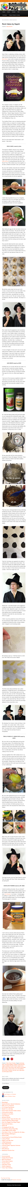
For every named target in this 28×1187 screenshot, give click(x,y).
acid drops (21, 1063)
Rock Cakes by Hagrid (11, 24)
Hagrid (19, 1066)
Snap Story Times (6, 1164)
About (8, 12)
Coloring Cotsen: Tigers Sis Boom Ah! (11, 1119)
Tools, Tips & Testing (10, 1063)
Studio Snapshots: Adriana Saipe (10, 1120)
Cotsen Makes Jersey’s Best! (9, 1130)
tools (17, 1070)
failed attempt (5, 161)
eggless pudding (5, 1066)
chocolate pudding (9, 1064)
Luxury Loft (5, 1147)
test (16, 1068)
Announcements (6, 1156)
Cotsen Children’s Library (14, 15)
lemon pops (23, 1067)
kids (15, 1067)
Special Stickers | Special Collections (11, 1104)
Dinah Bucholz (21, 1064)
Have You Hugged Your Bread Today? (11, 1122)
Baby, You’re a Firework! (8, 1105)
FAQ (18, 12)
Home (3, 12)
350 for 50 (4, 1125)
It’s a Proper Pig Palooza (8, 1107)
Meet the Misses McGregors (8, 1133)
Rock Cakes (12, 1068)
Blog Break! (5, 1102)
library (3, 1068)
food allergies (8, 894)
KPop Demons (5, 1148)
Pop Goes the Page (5, 1178)
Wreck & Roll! (5, 1135)
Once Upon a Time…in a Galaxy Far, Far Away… (13, 1132)
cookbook (15, 1064)
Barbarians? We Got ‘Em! (8, 1150)
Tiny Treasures (5, 1115)
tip (13, 1070)
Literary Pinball (5, 1139)
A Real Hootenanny (6, 1142)
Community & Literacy (7, 1112)
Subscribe (6, 1087)
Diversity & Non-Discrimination (14, 1185)
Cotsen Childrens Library (9, 1096)
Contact (13, 12)
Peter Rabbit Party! (6, 1143)
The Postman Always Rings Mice (10, 1129)
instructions (11, 1067)
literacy (7, 1068)
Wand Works (5, 59)
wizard (10, 1071)
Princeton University (21, 1174)
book (3, 1064)
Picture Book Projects (7, 1161)
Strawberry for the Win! (7, 1114)
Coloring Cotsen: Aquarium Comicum (11, 1145)
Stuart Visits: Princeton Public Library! (11, 1110)
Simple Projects (6, 1163)
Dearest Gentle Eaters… (7, 1124)
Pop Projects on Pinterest (10, 1094)
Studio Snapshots (6, 1166)
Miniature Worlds (6, 1117)
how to (6, 1067)
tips (15, 1070)
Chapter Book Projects (7, 1158)
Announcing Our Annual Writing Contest (12, 1137)
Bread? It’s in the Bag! (7, 1109)
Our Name (4, 15)
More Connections (6, 1159)
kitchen (18, 1067)
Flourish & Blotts (13, 1066)
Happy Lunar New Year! (7, 1140)
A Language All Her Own (8, 1127)
